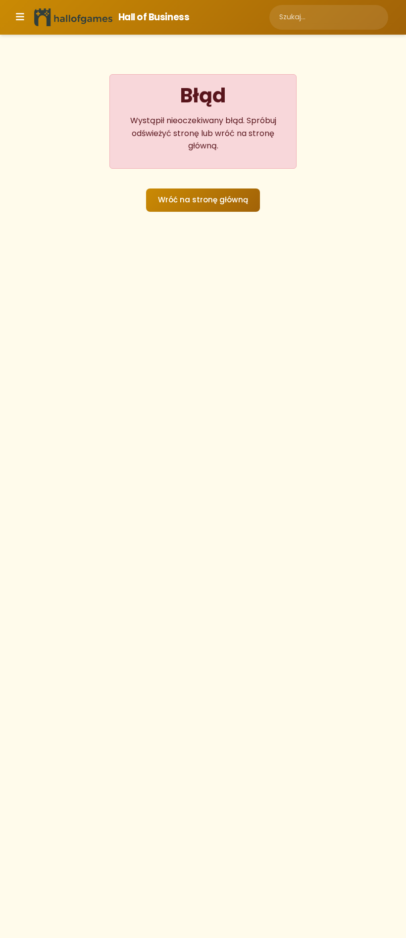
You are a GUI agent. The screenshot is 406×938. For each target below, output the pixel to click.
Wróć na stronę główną (203, 199)
